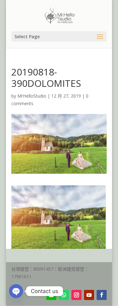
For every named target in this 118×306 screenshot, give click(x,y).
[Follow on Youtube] (89, 295)
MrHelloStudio (31, 96)
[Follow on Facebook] (102, 295)
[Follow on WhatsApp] (64, 295)
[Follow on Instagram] (76, 295)
